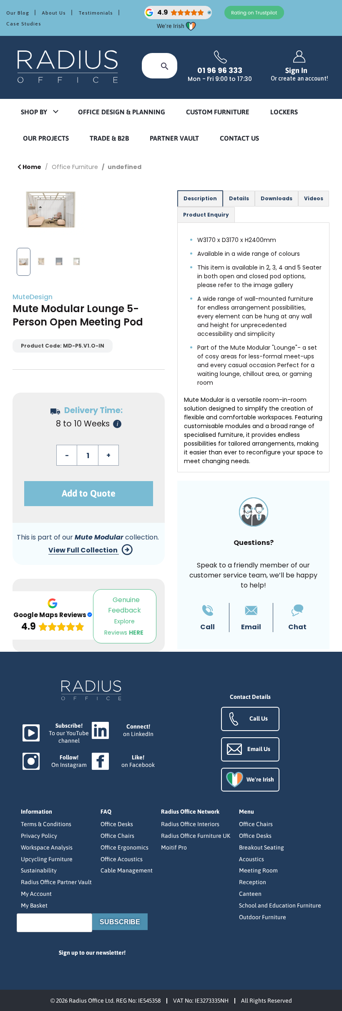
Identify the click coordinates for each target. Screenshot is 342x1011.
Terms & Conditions (46, 824)
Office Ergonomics (124, 847)
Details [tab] (239, 198)
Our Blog (17, 13)
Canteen (250, 893)
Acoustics (251, 859)
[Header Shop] (68, 66)
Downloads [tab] (276, 198)
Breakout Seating (261, 847)
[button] (39, 112)
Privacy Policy (39, 835)
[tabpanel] (253, 347)
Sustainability (39, 870)
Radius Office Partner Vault (56, 882)
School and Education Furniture (280, 905)
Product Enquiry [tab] (206, 214)
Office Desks (117, 824)
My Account (36, 893)
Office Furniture (75, 167)
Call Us (258, 718)
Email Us (258, 749)
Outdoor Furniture (262, 917)
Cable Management (127, 870)
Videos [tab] (313, 198)
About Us (54, 13)
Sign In (299, 74)
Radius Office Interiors (190, 824)
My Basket (34, 905)
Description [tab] (200, 198)
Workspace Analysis (47, 847)
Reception (252, 882)
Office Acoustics (122, 859)
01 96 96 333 (219, 70)
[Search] (164, 65)
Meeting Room (258, 870)
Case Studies (23, 24)
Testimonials (95, 13)
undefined (124, 167)
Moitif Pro (174, 847)
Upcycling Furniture (47, 859)
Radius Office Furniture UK (195, 835)
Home (31, 167)
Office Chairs (117, 835)
